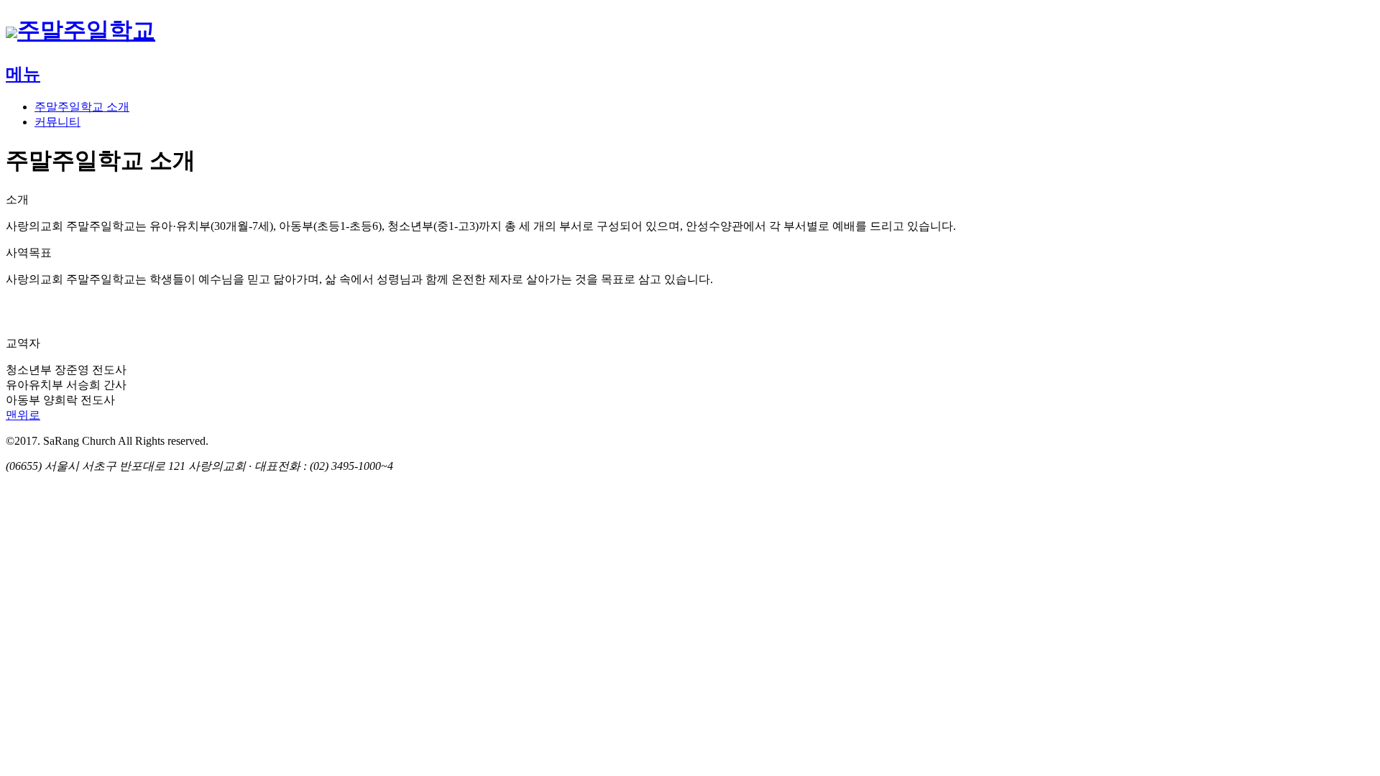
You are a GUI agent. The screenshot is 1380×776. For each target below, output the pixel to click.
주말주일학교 (86, 30)
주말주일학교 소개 (81, 107)
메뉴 (23, 74)
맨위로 (23, 415)
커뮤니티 (57, 122)
